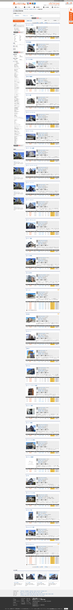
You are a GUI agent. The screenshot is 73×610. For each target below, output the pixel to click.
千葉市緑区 (42, 591)
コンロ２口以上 (17, 102)
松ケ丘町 (45, 61)
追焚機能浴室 (16, 107)
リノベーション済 (17, 68)
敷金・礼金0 (28, 599)
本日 (20, 55)
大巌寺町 (45, 424)
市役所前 (45, 514)
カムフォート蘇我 (30, 405)
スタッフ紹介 (23, 602)
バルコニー (16, 92)
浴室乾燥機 (16, 108)
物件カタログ (15, 605)
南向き (15, 142)
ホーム (14, 598)
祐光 (28, 592)
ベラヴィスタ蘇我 (39, 582)
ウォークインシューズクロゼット (19, 118)
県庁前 (43, 595)
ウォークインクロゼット (18, 117)
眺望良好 (16, 76)
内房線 (39, 30)
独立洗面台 (16, 113)
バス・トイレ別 (17, 106)
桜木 (28, 595)
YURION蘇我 (29, 42)
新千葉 (45, 257)
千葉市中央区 (42, 44)
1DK (15, 36)
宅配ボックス (16, 127)
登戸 (44, 292)
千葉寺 (43, 100)
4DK (20, 40)
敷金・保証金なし (16, 28)
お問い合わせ (23, 598)
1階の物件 (16, 138)
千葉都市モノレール (41, 514)
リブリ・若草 (29, 95)
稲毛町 (45, 367)
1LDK (20, 36)
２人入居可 (16, 71)
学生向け (28, 601)
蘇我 (32, 15)
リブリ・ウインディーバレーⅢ (32, 165)
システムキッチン (17, 104)
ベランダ (16, 91)
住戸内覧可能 (16, 134)
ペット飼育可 (16, 62)
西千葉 (42, 294)
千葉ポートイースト (16, 161)
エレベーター (16, 95)
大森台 (43, 29)
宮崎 (44, 387)
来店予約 (22, 599)
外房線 (39, 497)
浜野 (41, 153)
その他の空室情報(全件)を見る (32, 310)
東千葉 (35, 595)
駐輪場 (15, 97)
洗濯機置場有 (16, 100)
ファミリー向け (29, 603)
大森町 (45, 477)
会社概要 (14, 599)
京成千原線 (39, 29)
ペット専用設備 (17, 63)
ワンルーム (16, 35)
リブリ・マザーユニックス (31, 219)
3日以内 (15, 56)
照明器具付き (16, 96)
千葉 (41, 334)
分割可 (15, 73)
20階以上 (16, 140)
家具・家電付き (17, 99)
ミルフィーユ (29, 331)
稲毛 (41, 369)
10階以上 (16, 139)
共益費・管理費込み (17, 30)
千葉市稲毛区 (42, 367)
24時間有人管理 (17, 131)
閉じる (66, 608)
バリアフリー (16, 72)
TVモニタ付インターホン (18, 126)
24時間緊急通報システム (18, 128)
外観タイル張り (17, 101)
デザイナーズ (16, 67)
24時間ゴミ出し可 (17, 133)
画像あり (15, 59)
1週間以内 (21, 56)
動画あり (21, 59)
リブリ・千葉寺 (29, 238)
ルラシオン (28, 365)
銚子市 (46, 591)
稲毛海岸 (17, 15)
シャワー (16, 112)
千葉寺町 (45, 167)
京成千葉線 (39, 260)
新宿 (44, 78)
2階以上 (15, 137)
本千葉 (42, 30)
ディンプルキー (17, 129)
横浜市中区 (38, 591)
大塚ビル (28, 348)
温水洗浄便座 (16, 109)
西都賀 (30, 592)
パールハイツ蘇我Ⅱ (51, 582)
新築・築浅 (28, 598)
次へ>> (57, 22)
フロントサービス (17, 132)
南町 (44, 350)
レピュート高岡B (29, 422)
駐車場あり (16, 136)
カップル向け (29, 602)
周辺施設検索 (23, 603)
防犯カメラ (16, 130)
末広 (44, 201)
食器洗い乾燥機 (17, 103)
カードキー (16, 79)
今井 (44, 114)
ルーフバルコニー (17, 93)
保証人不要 (16, 69)
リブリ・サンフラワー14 (31, 112)
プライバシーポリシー (16, 601)
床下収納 (16, 116)
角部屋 (15, 143)
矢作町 (39, 592)
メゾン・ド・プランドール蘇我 (32, 385)
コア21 (28, 475)
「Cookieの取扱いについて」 (53, 608)
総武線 (39, 294)
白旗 (44, 44)
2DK (20, 37)
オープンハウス (17, 80)
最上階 (15, 141)
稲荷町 (45, 459)
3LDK (20, 39)
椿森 (34, 592)
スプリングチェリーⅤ (30, 544)
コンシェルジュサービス (18, 135)
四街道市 (35, 591)
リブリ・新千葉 (29, 255)
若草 (44, 97)
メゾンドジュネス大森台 (31, 439)
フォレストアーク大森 (30, 527)
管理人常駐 (16, 75)
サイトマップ (15, 603)
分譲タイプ (16, 74)
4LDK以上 (15, 41)
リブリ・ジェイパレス (30, 182)
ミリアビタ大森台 (30, 59)
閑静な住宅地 (16, 66)
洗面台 (15, 110)
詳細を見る (52, 72)
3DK (15, 39)
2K (14, 37)
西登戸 (43, 293)
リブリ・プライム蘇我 (30, 148)
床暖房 (15, 115)
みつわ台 (23, 592)
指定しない (16, 55)
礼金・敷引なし (16, 29)
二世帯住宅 (16, 77)
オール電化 (16, 94)
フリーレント (16, 78)
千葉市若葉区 (27, 591)
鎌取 (41, 497)
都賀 (32, 592)
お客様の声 (23, 601)
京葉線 (39, 28)
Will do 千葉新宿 (29, 76)
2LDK (15, 38)
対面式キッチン (17, 105)
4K (14, 40)
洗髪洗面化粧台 (17, 111)
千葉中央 (25, 595)
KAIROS (28, 314)
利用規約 (14, 602)
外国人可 (16, 81)
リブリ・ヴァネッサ (30, 199)
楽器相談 (16, 64)
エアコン (16, 114)
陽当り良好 (16, 65)
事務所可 (16, 70)
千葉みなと (25, 15)
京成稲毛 (43, 370)
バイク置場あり (17, 98)
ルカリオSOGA (29, 272)
